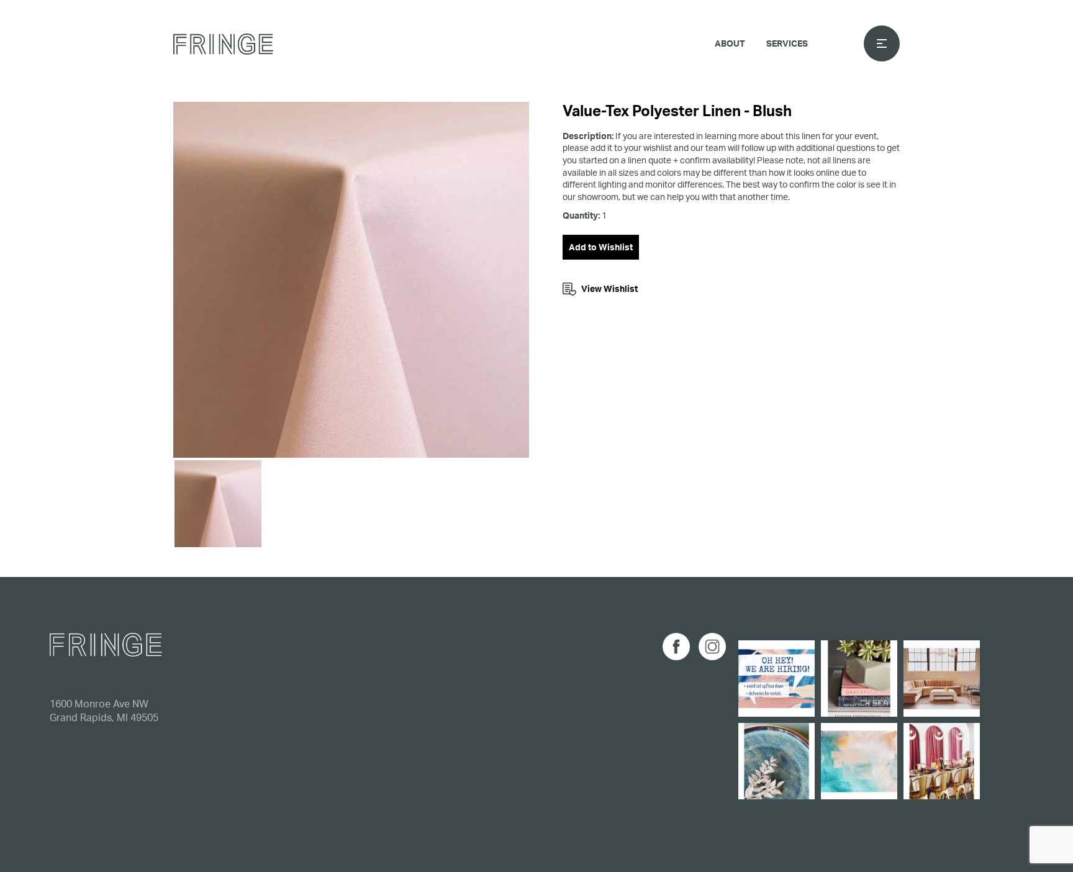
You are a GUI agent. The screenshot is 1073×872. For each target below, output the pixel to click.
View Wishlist (609, 288)
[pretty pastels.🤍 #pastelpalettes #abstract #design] (859, 761)
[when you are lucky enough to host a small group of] (941, 761)
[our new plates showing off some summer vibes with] (776, 761)
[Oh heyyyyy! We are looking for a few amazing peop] (776, 678)
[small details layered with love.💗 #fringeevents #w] (859, 678)
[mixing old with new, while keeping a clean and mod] (941, 678)
